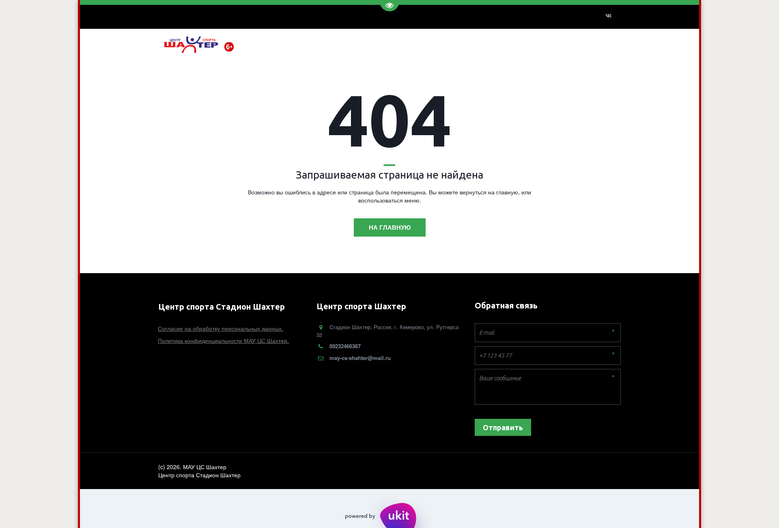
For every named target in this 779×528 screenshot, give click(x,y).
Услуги (366, 43)
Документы (401, 43)
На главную (390, 227)
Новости (335, 43)
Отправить (503, 427)
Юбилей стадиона (489, 43)
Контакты (440, 43)
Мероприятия (544, 43)
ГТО (577, 43)
